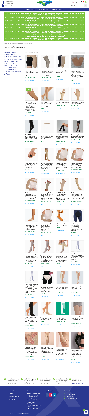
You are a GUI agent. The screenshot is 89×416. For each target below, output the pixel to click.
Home (28, 9)
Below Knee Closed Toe (10, 52)
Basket (61, 9)
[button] (29, 80)
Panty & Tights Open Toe (10, 65)
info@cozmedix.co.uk (77, 383)
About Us (33, 9)
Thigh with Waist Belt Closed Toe (12, 71)
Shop (9, 43)
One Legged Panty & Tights (11, 61)
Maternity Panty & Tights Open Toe (13, 59)
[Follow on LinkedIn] (54, 395)
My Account (54, 9)
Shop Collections (43, 9)
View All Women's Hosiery (10, 75)
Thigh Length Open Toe (10, 69)
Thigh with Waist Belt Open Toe (12, 73)
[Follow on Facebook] (47, 395)
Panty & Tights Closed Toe (10, 63)
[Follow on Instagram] (50, 395)
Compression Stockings (17, 43)
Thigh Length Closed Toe (10, 67)
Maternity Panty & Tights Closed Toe (12, 57)
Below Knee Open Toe (9, 54)
